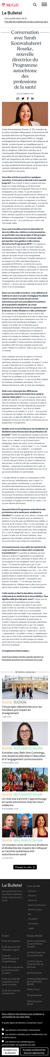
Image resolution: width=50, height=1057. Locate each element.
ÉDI (29, 914)
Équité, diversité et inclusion (28, 748)
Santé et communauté (37, 905)
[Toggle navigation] (44, 4)
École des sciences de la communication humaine (12, 970)
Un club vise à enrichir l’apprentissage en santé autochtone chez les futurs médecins (24, 802)
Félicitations (20, 702)
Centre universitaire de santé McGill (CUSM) (36, 944)
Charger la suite (23, 867)
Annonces (32, 891)
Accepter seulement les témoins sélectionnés (34, 1051)
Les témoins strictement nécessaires (22, 1030)
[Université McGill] (11, 5)
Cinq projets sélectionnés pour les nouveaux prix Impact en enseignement (22, 710)
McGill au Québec (35, 910)
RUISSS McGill (34, 973)
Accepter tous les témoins (10, 1051)
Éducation (7, 702)
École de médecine (11, 941)
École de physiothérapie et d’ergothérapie (10, 958)
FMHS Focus (33, 989)
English (31, 928)
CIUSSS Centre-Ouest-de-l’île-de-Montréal (35, 964)
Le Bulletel (12, 12)
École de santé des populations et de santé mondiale (11, 982)
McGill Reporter (34, 995)
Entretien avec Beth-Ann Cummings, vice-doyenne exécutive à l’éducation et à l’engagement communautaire (23, 755)
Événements (33, 924)
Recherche (32, 900)
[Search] (35, 5)
